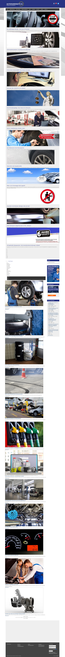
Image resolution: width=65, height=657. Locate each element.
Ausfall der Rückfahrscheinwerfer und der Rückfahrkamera (53, 308)
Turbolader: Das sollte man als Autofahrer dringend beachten (15, 613)
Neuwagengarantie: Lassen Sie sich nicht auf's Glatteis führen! (15, 500)
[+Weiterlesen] (24, 305)
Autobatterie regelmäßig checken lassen (11, 584)
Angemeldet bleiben (52, 649)
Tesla (52, 326)
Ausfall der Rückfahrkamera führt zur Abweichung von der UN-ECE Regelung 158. (53, 330)
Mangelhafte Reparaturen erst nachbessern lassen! (13, 306)
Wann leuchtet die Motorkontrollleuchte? (11, 555)
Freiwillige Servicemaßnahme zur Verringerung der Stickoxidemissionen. (53, 303)
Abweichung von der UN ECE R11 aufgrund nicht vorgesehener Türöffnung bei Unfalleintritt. (53, 325)
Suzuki (52, 315)
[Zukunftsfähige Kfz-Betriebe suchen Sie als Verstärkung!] (53, 281)
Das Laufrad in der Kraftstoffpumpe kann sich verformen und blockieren (52, 319)
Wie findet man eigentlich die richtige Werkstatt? (13, 418)
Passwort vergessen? (52, 652)
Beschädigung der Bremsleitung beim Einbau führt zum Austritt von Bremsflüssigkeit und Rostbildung (53, 314)
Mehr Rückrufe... (50, 335)
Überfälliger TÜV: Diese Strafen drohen (11, 526)
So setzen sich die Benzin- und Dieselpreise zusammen (14, 447)
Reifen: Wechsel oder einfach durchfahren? (12, 364)
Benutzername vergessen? (53, 653)
